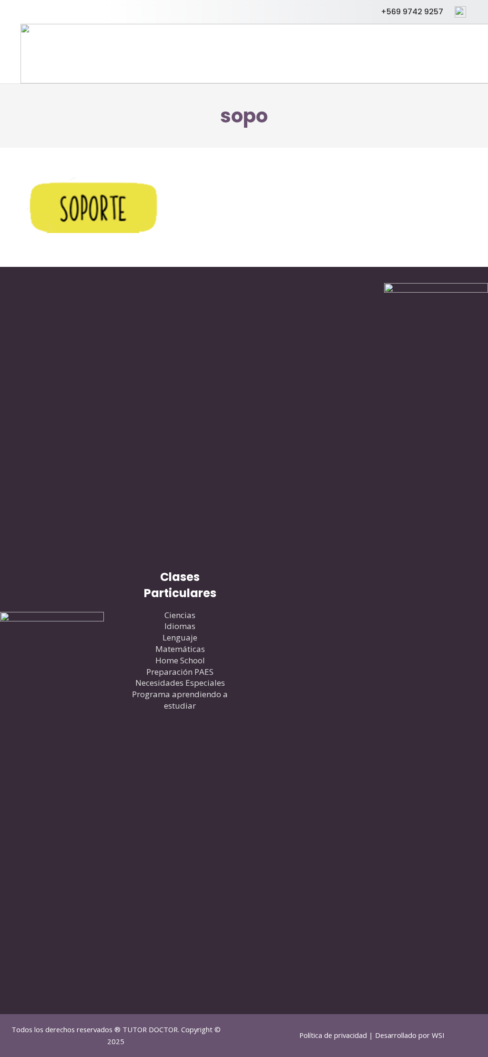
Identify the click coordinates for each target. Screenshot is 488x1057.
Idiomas (179, 625)
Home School (180, 660)
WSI (438, 1035)
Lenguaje (180, 637)
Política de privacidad (333, 1035)
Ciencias (179, 615)
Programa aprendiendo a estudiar (180, 700)
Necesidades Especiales (180, 682)
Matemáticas (180, 648)
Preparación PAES (180, 671)
